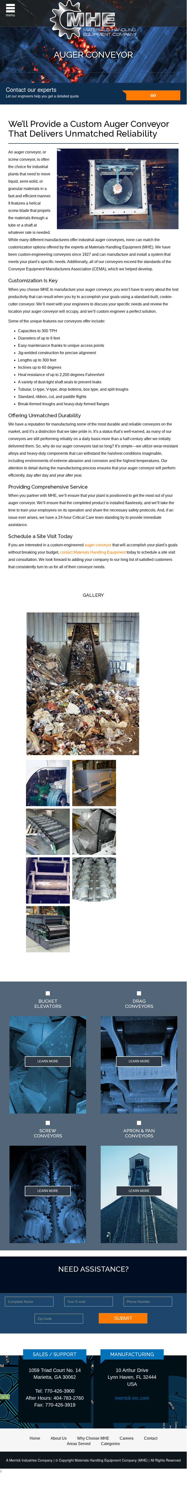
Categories (110, 1444)
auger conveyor (98, 545)
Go (151, 95)
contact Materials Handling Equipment (93, 552)
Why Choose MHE (93, 1438)
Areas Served (78, 1444)
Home (35, 1438)
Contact (150, 1438)
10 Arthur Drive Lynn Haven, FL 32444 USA (132, 1377)
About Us (59, 1438)
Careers (127, 1438)
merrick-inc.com (132, 1398)
